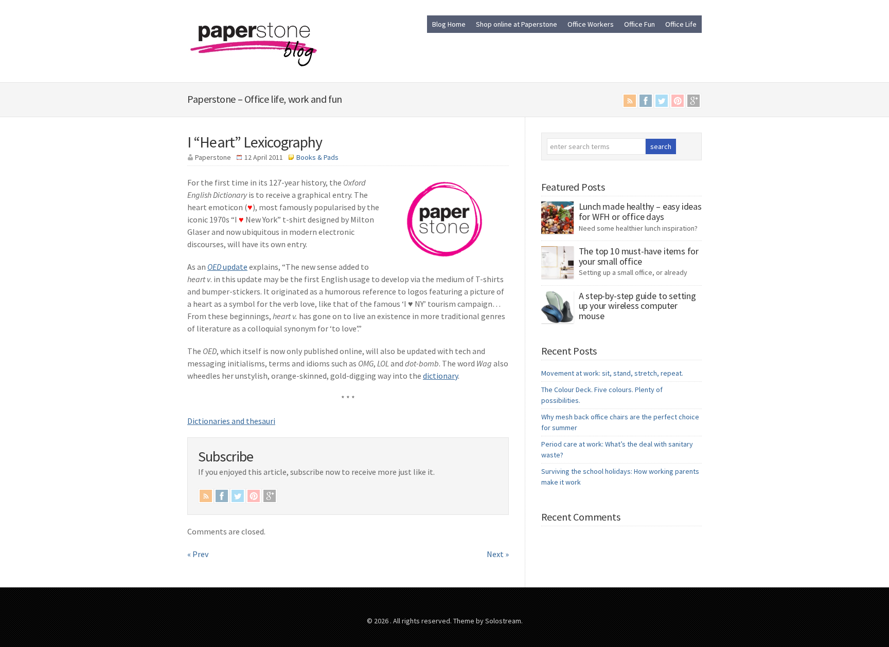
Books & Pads (317, 157)
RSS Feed (630, 101)
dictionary (440, 376)
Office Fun (639, 24)
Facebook (645, 101)
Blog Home (449, 24)
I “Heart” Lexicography (254, 142)
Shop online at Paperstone (516, 24)
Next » (498, 554)
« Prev (197, 554)
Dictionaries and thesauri (231, 421)
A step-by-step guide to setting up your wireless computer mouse (637, 306)
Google (693, 101)
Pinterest (677, 101)
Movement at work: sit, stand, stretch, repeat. (612, 373)
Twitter (661, 101)
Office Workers (590, 24)
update (227, 267)
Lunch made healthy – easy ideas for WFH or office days (640, 211)
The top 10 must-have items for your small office (639, 256)
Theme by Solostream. (488, 620)
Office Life (681, 24)
